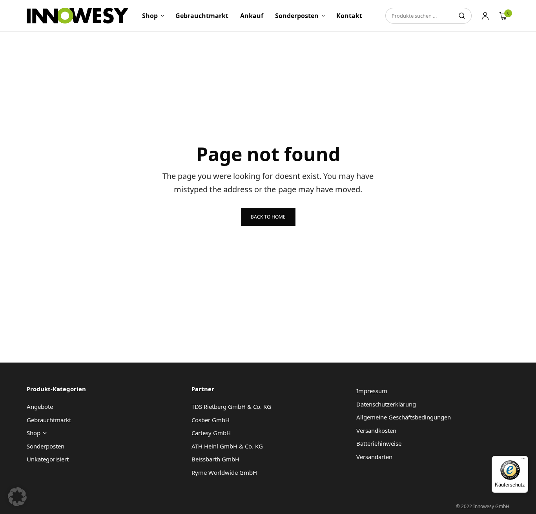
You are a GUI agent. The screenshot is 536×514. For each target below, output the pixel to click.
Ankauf (251, 15)
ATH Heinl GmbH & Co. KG (227, 446)
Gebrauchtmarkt (201, 15)
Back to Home (268, 216)
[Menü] (523, 460)
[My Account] (485, 15)
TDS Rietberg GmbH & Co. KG (231, 406)
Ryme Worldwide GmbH (224, 472)
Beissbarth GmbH (215, 459)
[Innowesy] (77, 16)
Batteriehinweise (378, 443)
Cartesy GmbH (211, 433)
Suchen (462, 16)
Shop (150, 15)
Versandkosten (376, 430)
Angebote (40, 406)
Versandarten (374, 457)
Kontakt (349, 15)
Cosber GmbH (210, 420)
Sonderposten (297, 15)
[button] (17, 496)
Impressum (371, 391)
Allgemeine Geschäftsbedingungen (403, 417)
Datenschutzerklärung (386, 404)
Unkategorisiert (48, 459)
